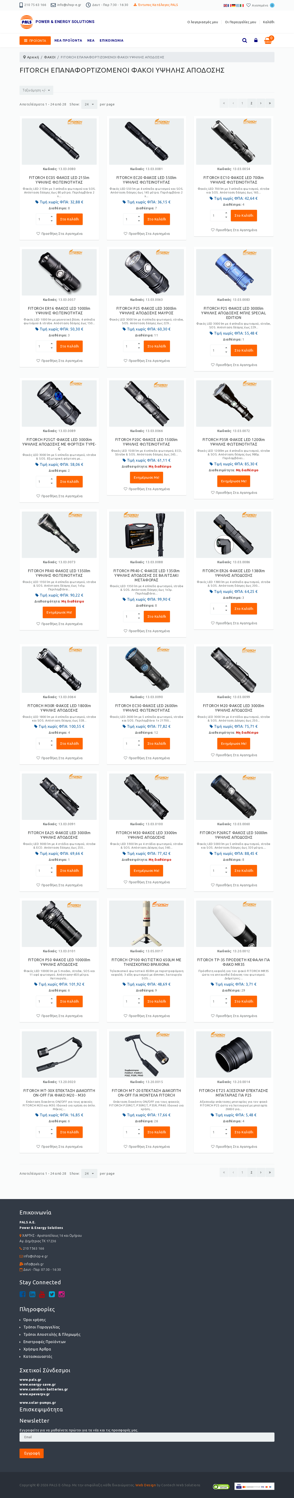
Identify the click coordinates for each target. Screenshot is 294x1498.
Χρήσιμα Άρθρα (37, 1349)
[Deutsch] (234, 5)
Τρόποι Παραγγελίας (41, 1327)
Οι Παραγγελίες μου (240, 22)
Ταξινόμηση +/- (34, 90)
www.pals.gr (30, 1379)
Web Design (146, 1485)
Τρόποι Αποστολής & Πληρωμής (51, 1334)
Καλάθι (268, 22)
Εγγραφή (31, 1453)
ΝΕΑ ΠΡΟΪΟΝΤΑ (68, 40)
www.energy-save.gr (38, 1384)
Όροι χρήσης (34, 1320)
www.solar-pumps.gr (38, 1402)
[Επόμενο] (260, 103)
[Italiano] (242, 5)
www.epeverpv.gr (35, 1394)
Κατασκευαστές (37, 1356)
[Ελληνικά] (238, 5)
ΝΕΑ (91, 40)
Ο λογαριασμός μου (202, 22)
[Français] (230, 5)
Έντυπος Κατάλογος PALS (158, 5)
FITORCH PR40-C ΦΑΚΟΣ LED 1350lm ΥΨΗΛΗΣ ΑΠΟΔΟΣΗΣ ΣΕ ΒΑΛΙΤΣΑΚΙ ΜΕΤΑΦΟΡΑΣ (146, 575)
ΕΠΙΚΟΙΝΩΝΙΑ (112, 40)
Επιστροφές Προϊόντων (44, 1342)
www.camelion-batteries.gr (44, 1389)
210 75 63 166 (35, 5)
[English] (225, 5)
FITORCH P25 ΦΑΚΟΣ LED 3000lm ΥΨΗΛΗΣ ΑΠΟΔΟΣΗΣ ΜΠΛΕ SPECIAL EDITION (233, 313)
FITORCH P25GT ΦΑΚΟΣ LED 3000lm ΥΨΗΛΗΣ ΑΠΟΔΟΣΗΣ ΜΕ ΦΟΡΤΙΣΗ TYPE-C (59, 444)
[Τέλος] (270, 103)
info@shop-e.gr (69, 5)
